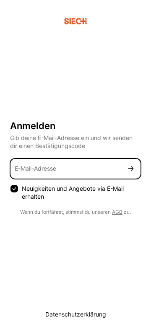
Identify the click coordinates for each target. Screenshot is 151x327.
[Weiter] (131, 168)
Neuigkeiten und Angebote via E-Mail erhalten (73, 192)
